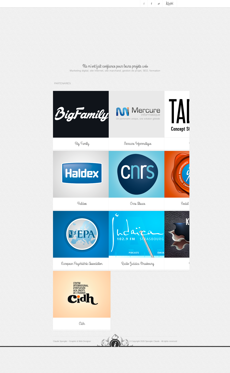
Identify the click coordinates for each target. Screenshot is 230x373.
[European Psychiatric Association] (82, 234)
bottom (115, 341)
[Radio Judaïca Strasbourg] (137, 234)
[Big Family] (82, 114)
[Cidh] (82, 294)
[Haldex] (82, 174)
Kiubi (169, 3)
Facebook (151, 3)
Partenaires (62, 83)
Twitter (158, 3)
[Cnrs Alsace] (137, 174)
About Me (144, 3)
